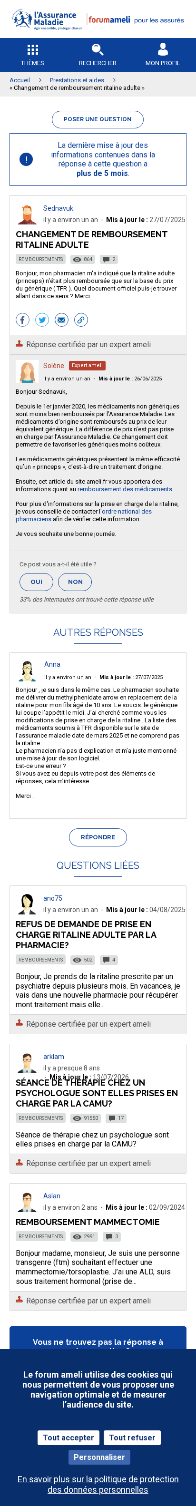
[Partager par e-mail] (62, 321)
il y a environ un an (66, 379)
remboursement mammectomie (88, 1222)
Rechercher (98, 63)
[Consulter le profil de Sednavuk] (27, 221)
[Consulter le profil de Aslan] (27, 1209)
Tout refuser (132, 1437)
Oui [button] (41, 581)
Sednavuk (58, 208)
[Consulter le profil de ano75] (27, 911)
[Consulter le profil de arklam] (27, 1070)
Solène (53, 365)
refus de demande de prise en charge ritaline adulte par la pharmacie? (86, 934)
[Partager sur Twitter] (42, 321)
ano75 (52, 898)
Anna (52, 664)
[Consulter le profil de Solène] (27, 380)
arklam (53, 1056)
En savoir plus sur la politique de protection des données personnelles (98, 1484)
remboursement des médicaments (125, 489)
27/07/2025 (131, 677)
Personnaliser (99, 1457)
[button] (98, 36)
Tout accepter (68, 1437)
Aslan (51, 1196)
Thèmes (32, 63)
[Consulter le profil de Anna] (27, 678)
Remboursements (41, 259)
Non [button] (80, 584)
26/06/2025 (130, 379)
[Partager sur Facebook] (22, 321)
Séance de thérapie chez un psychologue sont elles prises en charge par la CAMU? (97, 1093)
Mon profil (163, 63)
